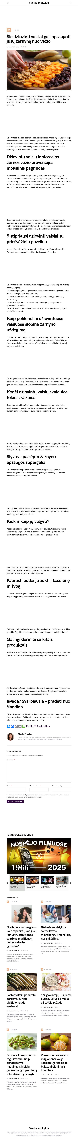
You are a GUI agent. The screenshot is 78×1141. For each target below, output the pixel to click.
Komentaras (11, 760)
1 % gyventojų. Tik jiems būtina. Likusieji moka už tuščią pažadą (56, 999)
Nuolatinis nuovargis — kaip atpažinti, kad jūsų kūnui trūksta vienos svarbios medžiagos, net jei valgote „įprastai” (21, 936)
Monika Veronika (14, 47)
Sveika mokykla (39, 2)
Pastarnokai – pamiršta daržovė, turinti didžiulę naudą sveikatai (21, 1000)
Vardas (9, 786)
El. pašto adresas (34, 786)
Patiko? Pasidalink (38, 726)
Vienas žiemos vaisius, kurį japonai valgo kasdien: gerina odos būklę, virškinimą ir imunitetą (55, 1062)
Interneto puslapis (57, 786)
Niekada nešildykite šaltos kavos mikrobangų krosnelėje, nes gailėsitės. (56, 933)
